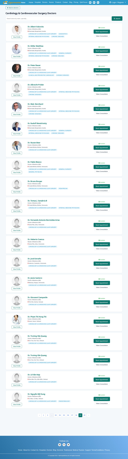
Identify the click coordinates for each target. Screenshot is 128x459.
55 (64, 415)
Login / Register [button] (118, 2)
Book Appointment (102, 31)
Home (31, 2)
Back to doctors (13, 8)
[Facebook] (59, 444)
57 (72, 415)
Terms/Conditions (97, 450)
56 (68, 415)
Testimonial (68, 450)
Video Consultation (102, 36)
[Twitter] (68, 444)
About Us (26, 450)
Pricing (76, 2)
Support (88, 450)
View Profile (16, 37)
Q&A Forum (84, 2)
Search (118, 18)
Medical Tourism (78, 450)
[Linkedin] (64, 444)
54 (60, 415)
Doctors (45, 2)
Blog (70, 2)
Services (60, 450)
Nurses (51, 2)
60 (84, 415)
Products (58, 2)
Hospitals (38, 2)
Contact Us (34, 450)
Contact (65, 2)
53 (56, 415)
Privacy (107, 450)
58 (76, 415)
